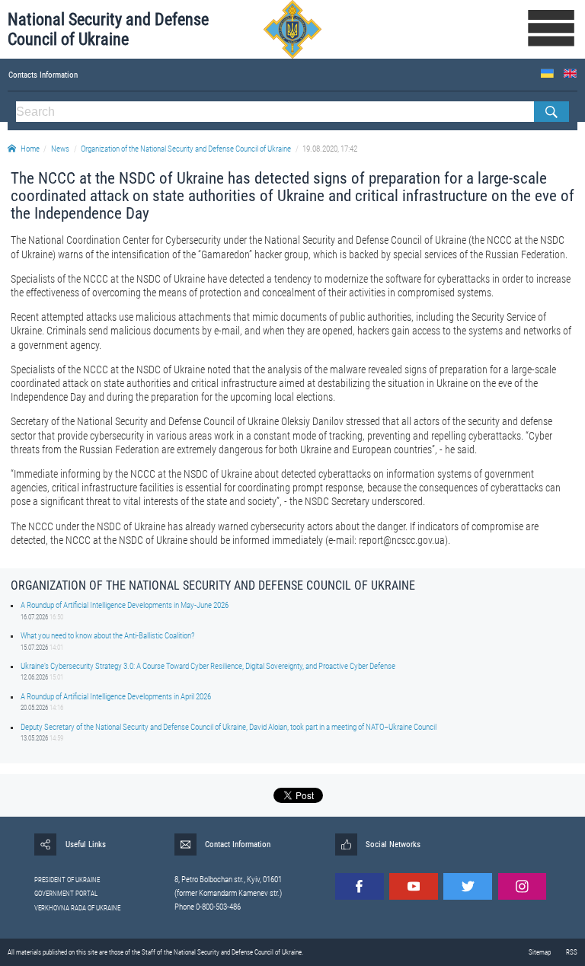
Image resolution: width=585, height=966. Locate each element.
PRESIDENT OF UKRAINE (67, 880)
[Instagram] (522, 886)
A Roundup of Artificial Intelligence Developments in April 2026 (116, 697)
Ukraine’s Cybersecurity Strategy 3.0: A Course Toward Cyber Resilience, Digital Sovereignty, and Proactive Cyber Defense (208, 666)
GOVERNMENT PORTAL (66, 893)
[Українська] (547, 73)
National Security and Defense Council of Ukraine (108, 29)
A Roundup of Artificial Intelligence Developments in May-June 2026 (125, 605)
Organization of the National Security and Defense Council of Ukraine (186, 149)
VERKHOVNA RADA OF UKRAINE (77, 908)
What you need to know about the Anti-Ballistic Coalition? (107, 636)
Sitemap (540, 952)
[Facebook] (359, 886)
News (60, 149)
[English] (570, 73)
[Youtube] (413, 886)
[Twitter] (467, 886)
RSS (571, 952)
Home (30, 149)
